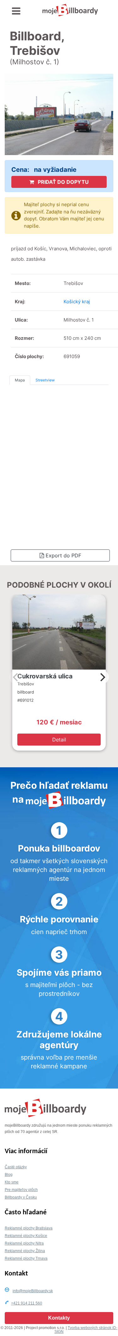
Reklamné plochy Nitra (24, 1243)
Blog (9, 1174)
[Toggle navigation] (16, 11)
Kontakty (59, 1318)
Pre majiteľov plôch (21, 1190)
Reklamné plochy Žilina (25, 1251)
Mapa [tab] (20, 380)
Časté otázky (16, 1167)
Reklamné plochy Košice (26, 1236)
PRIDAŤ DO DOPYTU (63, 182)
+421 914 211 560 (26, 1303)
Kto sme (12, 1182)
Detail (59, 739)
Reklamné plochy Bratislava (29, 1228)
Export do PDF (62, 555)
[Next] (102, 677)
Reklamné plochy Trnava (26, 1258)
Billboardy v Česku (21, 1197)
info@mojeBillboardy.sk (33, 1291)
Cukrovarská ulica (45, 676)
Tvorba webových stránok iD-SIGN (85, 1330)
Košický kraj (77, 302)
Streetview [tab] (45, 380)
